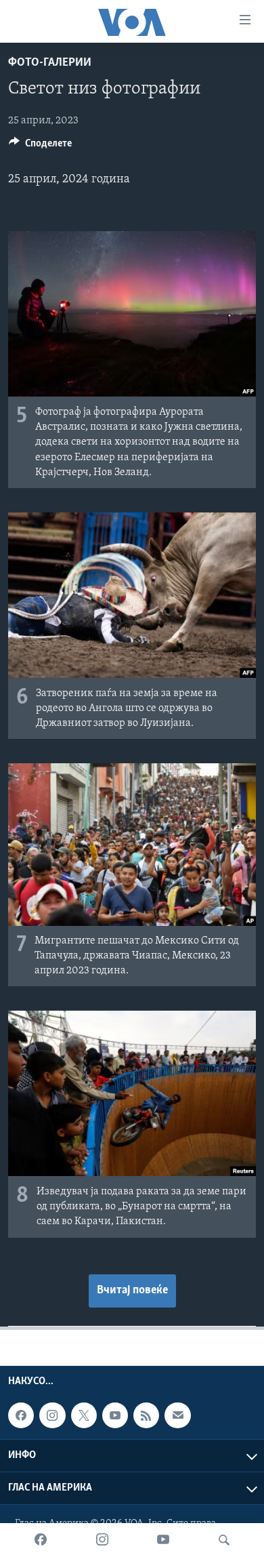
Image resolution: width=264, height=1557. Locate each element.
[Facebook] (41, 1540)
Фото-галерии (49, 63)
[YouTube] (163, 1540)
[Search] (224, 1540)
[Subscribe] (177, 1415)
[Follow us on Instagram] (52, 1415)
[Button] (40, 146)
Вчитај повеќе (132, 1291)
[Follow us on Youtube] (115, 1415)
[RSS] (146, 1415)
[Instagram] (102, 1540)
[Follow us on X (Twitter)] (84, 1415)
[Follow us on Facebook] (21, 1415)
